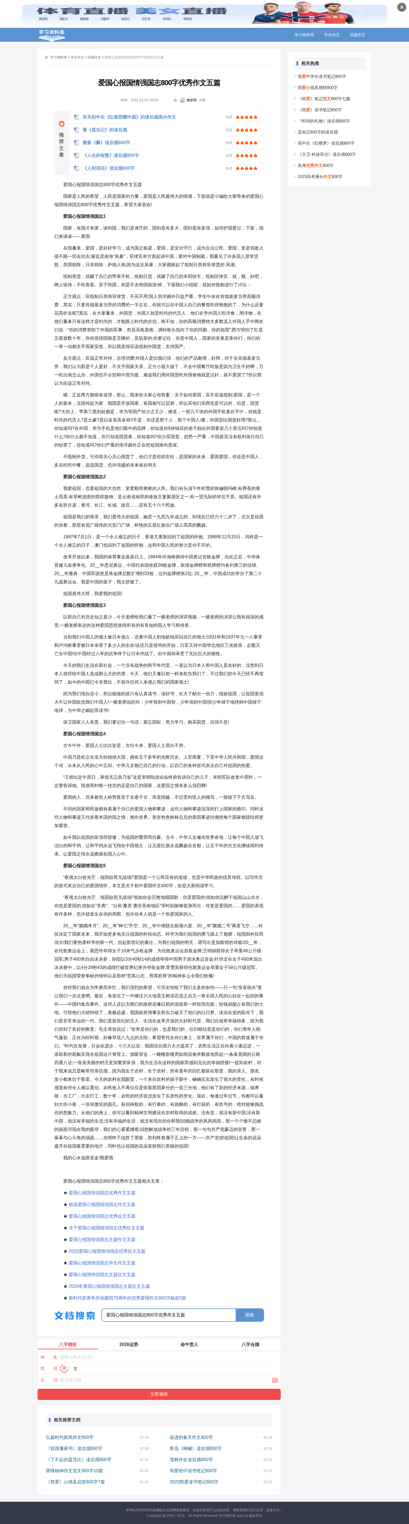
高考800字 (316, 165)
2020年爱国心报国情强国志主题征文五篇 (109, 1286)
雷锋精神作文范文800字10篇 (74, 1470)
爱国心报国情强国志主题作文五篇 (102, 1239)
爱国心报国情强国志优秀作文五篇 (102, 1192)
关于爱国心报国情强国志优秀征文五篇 (106, 1227)
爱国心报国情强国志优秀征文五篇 (102, 1216)
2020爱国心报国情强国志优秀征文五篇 (107, 1251)
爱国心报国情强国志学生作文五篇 (102, 1263)
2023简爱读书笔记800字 (194, 1481)
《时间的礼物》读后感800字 (324, 121)
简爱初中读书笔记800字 (193, 1470)
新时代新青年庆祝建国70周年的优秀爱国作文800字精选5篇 (127, 1298)
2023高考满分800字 (320, 176)
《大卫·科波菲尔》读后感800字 (327, 154)
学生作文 (332, 35)
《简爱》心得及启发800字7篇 (75, 1481)
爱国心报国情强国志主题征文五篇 (102, 1274)
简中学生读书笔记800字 (322, 76)
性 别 (49, 1368)
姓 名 (49, 1357)
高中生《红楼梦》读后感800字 (326, 143)
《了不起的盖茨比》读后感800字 (78, 1459)
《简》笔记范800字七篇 (324, 98)
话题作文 (357, 35)
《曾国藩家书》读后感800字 (74, 1448)
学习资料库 (304, 35)
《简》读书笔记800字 (320, 109)
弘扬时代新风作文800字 (69, 1437)
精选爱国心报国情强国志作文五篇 (102, 1204)
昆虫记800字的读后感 (318, 132)
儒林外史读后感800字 (191, 1459)
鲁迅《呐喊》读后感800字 (196, 1448)
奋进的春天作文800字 (191, 1437)
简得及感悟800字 (318, 87)
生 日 (49, 1379)
